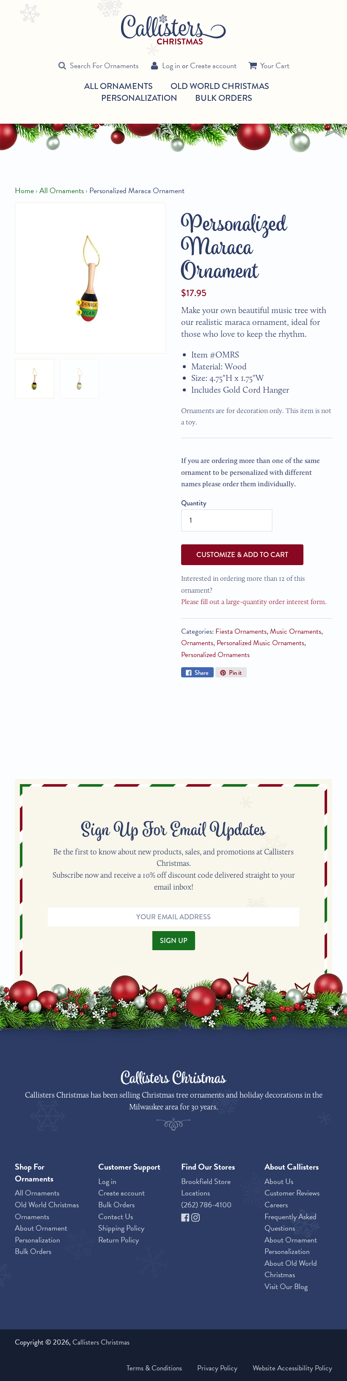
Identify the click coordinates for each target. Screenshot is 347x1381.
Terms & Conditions (154, 1368)
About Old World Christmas (290, 1269)
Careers (276, 1204)
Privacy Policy (217, 1368)
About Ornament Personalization (41, 1233)
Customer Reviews (291, 1192)
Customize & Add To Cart (242, 554)
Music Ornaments (295, 631)
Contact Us (115, 1216)
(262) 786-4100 (206, 1204)
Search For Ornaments (104, 65)
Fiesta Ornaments (241, 631)
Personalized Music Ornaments (260, 643)
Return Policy (118, 1239)
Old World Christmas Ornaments (47, 1210)
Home (24, 190)
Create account (213, 65)
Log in (171, 65)
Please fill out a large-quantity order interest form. (254, 601)
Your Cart (274, 65)
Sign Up (173, 940)
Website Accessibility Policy (292, 1368)
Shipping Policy (121, 1228)
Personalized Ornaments (215, 654)
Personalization (139, 98)
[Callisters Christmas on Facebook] (186, 1216)
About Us (278, 1181)
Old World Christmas (220, 86)
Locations (195, 1192)
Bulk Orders (223, 98)
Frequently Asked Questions (290, 1222)
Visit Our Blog (286, 1286)
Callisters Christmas (100, 1342)
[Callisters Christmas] (173, 28)
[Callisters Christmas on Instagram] (195, 1216)
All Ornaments (118, 86)
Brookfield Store (206, 1181)
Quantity (194, 503)
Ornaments (197, 643)
